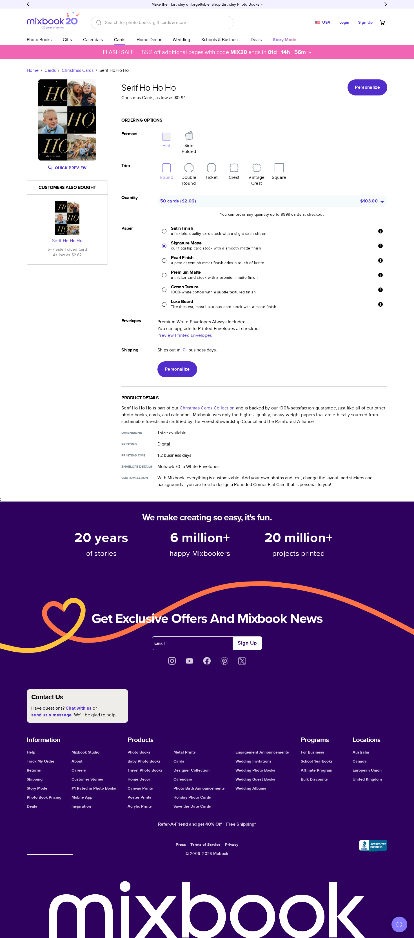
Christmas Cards (78, 70)
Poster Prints (139, 797)
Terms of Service (205, 844)
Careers (79, 770)
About (77, 761)
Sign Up (365, 22)
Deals (256, 39)
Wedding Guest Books (255, 779)
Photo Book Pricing (44, 797)
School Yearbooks (317, 761)
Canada (360, 761)
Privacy (231, 844)
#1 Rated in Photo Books (94, 788)
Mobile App (82, 797)
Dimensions (131, 432)
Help (31, 752)
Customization (134, 477)
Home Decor (149, 39)
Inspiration (81, 806)
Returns (34, 770)
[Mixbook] (53, 22)
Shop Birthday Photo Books (235, 4)
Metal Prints (184, 752)
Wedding (181, 39)
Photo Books (39, 39)
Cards (119, 39)
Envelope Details (136, 466)
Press (181, 844)
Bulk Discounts (314, 779)
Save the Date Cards (192, 806)
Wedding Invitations (253, 761)
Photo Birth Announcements (199, 788)
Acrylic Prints (140, 806)
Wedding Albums (250, 788)
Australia (361, 752)
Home (33, 70)
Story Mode (37, 788)
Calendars (93, 39)
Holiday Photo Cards (192, 797)
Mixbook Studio (85, 752)
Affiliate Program (316, 770)
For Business (312, 752)
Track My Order (40, 761)
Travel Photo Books (145, 770)
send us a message (51, 715)
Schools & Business (220, 39)
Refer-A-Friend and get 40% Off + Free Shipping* (207, 824)
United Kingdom (367, 779)
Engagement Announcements (262, 752)
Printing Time (133, 455)
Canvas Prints (140, 788)
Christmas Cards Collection (207, 408)
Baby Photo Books (144, 761)
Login (344, 22)
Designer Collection (191, 770)
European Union (367, 770)
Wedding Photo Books (255, 770)
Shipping (35, 779)
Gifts (67, 39)
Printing (129, 444)
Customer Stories (87, 779)
